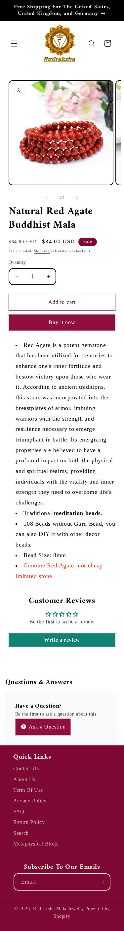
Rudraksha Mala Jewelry (58, 908)
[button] (13, 43)
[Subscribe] (102, 881)
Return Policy (29, 822)
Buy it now (62, 322)
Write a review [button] (62, 640)
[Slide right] (77, 198)
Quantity (17, 262)
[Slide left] (47, 198)
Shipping (42, 251)
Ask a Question (46, 726)
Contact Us (26, 768)
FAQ (18, 811)
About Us (24, 779)
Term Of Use (28, 790)
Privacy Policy (30, 800)
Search (21, 833)
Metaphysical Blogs (35, 843)
